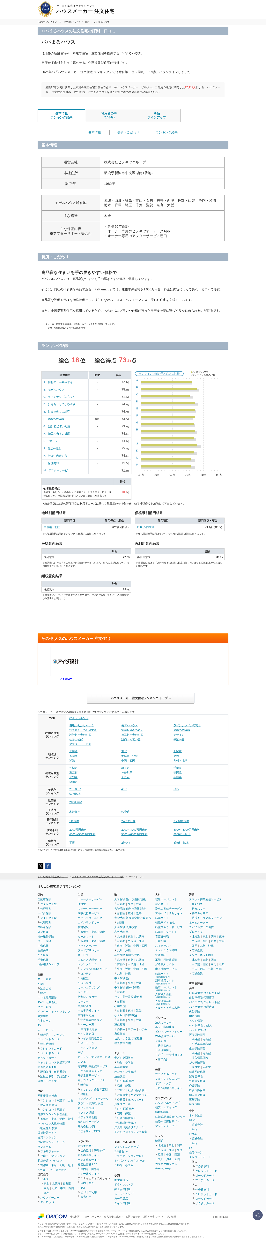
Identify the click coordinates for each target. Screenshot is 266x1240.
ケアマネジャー (140, 1094)
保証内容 (53, 463)
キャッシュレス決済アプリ (54, 1062)
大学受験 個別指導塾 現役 (130, 908)
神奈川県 (126, 772)
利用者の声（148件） (109, 115)
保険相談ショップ (48, 964)
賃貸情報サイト (47, 1132)
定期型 (207, 1039)
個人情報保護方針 (113, 1216)
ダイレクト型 (48, 904)
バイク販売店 (86, 1033)
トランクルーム (87, 964)
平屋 (72, 842)
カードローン (46, 1030)
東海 (176, 756)
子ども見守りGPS (89, 1131)
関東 (179, 1145)
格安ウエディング (166, 1107)
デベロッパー (48, 1202)
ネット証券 (44, 979)
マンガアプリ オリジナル (93, 1098)
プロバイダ (196, 931)
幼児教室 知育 (122, 1043)
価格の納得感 (56, 419)
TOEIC (121, 1090)
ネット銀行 (44, 1006)
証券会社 (45, 988)
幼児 (119, 1062)
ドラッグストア (123, 1184)
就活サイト (162, 904)
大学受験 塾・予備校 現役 (130, 899)
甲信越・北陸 (52, 527)
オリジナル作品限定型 (94, 1089)
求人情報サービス (166, 968)
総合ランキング (78, 718)
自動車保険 (44, 899)
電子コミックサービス (91, 1080)
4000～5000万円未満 (82, 834)
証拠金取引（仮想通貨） (55, 1076)
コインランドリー (89, 922)
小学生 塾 (120, 1006)
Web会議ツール (164, 1036)
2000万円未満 (145, 527)
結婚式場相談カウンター (170, 1116)
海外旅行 (99, 1150)
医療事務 (128, 1080)
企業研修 (160, 1040)
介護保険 (194, 1085)
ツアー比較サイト (89, 1173)
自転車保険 (44, 927)
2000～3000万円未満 (134, 829)
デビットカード (47, 1057)
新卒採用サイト (164, 982)
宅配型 (84, 978)
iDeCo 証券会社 (47, 1002)
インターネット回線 (201, 955)
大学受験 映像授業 (125, 927)
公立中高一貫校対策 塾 (128, 996)
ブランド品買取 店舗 (90, 1103)
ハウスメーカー (49, 1197)
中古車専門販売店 (91, 1019)
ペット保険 (44, 941)
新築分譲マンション (50, 1160)
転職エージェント (166, 931)
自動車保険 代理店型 (201, 997)
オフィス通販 (86, 1112)
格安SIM (197, 904)
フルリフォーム (49, 1151)
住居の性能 (54, 448)
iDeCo (193, 1133)
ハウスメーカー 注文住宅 (52, 1170)
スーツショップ (123, 1193)
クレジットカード (48, 1039)
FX (39, 1025)
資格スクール (122, 1104)
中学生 (132, 1029)
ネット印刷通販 (164, 1026)
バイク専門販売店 (91, 1038)
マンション (47, 1100)
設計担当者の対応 (59, 426)
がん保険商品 (197, 1062)
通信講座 (119, 1076)
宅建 (119, 1085)
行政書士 (122, 1094)
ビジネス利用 (88, 1192)
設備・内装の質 (57, 455)
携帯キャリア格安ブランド (208, 917)
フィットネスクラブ (126, 1146)
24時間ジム (121, 1151)
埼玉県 (125, 767)
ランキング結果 (167, 132)
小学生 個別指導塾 (125, 1015)
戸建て (61, 1100)
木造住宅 (74, 811)
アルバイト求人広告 (167, 1007)
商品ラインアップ (156, 115)
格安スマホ (198, 908)
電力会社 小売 (86, 1126)
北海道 (73, 751)
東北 (124, 751)
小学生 (143, 1029)
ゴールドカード (49, 1053)
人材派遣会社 (163, 1002)
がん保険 (43, 955)
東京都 (73, 772)
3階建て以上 (181, 842)
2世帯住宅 (75, 802)
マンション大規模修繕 (51, 1123)
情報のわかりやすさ (60, 382)
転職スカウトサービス (168, 927)
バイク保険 (44, 913)
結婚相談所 (162, 1112)
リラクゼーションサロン (129, 1155)
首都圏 (73, 756)
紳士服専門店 (122, 1189)
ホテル (82, 1187)
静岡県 (178, 772)
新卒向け (163, 1059)
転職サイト (162, 917)
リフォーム (44, 1146)
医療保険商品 (197, 1034)
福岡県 (73, 781)
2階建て (126, 842)
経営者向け (165, 1045)
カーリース (84, 1001)
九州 (70, 1118)
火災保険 (43, 931)
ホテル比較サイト (89, 1159)
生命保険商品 (197, 1048)
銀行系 (44, 1034)
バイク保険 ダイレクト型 (204, 1002)
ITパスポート (136, 1099)
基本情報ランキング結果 (61, 115)
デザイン (52, 441)
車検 (80, 1052)
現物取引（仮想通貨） (54, 1071)
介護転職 (160, 941)
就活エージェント (166, 899)
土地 (70, 1100)
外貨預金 (43, 1016)
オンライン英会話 (125, 1071)
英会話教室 (121, 1067)
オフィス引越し (87, 1107)
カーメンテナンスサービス (94, 1056)
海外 (91, 1182)
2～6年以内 (128, 821)
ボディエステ (163, 1083)
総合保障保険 (197, 1090)
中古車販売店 (86, 1015)
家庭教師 (119, 1033)
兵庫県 (178, 777)
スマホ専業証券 (47, 997)
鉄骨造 (125, 811)
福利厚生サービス (89, 1121)
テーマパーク (163, 1168)
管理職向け (165, 1050)
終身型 (196, 1039)
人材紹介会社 (163, 995)
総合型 (84, 1084)
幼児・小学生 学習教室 (128, 1038)
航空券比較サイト (89, 1155)
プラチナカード (204, 1180)
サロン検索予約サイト (168, 1088)
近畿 (72, 760)
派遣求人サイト (164, 964)
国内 (83, 1182)
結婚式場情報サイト (167, 1121)
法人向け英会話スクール (129, 1127)
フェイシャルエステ (167, 1078)
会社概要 (75, 1216)
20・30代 (75, 789)
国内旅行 (85, 1150)
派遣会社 (160, 955)
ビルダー (45, 1179)
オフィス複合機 (87, 1117)
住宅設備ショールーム (51, 1142)
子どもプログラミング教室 (130, 1131)
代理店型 (45, 908)
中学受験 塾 (121, 978)
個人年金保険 (197, 1094)
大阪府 (125, 777)
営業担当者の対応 (59, 411)
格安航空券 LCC (88, 1164)
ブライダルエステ (166, 1074)
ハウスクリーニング (90, 917)
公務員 (121, 1099)
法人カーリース (164, 1022)
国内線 (84, 1169)
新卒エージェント (166, 988)
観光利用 (85, 1196)
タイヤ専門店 (122, 1203)
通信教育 (119, 1024)
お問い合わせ (133, 1216)
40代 (124, 789)
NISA (41, 983)
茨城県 (73, 767)
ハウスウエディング (167, 1102)
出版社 (84, 1094)
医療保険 (43, 950)
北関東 (178, 751)
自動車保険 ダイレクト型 (204, 992)
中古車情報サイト (89, 1010)
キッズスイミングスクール (129, 1160)
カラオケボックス (166, 1163)
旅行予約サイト (87, 1145)
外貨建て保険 (197, 1080)
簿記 (128, 1085)
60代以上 (75, 793)
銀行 (43, 992)
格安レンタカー (87, 996)
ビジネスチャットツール (170, 1031)
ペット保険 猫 (197, 1030)
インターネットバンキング (54, 1011)
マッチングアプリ (166, 1125)
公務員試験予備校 (125, 1122)
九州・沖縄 (180, 760)
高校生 (121, 1029)
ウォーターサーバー (90, 899)
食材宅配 (83, 927)
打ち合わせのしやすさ (61, 404)
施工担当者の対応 (59, 433)
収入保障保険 (200, 1057)
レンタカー (84, 992)
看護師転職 (162, 936)
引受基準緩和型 (201, 1043)
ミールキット (86, 936)
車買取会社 (84, 1006)
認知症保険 (196, 1076)
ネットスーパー (87, 945)
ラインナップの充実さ (61, 396)
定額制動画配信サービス (93, 1066)
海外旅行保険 (46, 936)
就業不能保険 (197, 1071)
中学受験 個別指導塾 (127, 987)
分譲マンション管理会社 (53, 1114)
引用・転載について (153, 1216)
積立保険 (194, 1104)
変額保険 (194, 1099)
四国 (194, 945)
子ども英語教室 (123, 1057)
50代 (176, 789)
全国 (177, 1159)
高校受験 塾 (121, 931)
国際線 (95, 1169)
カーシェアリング (89, 987)
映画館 (159, 1140)
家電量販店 (121, 1180)
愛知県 (73, 777)
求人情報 (171, 1216)
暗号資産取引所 (47, 1067)
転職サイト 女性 (165, 922)
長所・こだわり (128, 132)
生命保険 (43, 945)
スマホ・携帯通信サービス (205, 899)
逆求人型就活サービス (168, 908)
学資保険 (43, 959)
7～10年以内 (181, 821)
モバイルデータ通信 (201, 927)
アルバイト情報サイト (168, 913)
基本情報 (94, 132)
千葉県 (178, 767)
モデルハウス (56, 389)
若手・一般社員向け (170, 1054)
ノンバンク (58, 1034)
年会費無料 (47, 1043)
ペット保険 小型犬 (200, 1025)
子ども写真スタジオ (90, 1070)
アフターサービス (59, 470)
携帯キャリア (200, 913)
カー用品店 (121, 1198)
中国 (222, 941)
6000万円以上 (182, 834)
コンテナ (85, 973)
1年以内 (74, 821)
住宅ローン (44, 1020)
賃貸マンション (47, 1137)
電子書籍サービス (89, 1075)
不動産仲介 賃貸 (47, 1128)
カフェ (82, 1061)
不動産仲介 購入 (47, 1105)
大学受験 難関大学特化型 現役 (132, 917)
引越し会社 (84, 982)
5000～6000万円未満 (134, 834)
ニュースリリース (92, 1216)
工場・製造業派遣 (166, 959)
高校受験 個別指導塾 (127, 955)
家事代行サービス (89, 913)
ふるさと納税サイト (90, 959)
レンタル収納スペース (94, 968)
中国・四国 (128, 760)
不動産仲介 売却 (47, 1095)
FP (119, 1080)
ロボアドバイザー (48, 1080)
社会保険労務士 (137, 1090)
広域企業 (197, 950)
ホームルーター (198, 922)
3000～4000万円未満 (187, 829)
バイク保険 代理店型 (201, 1006)
